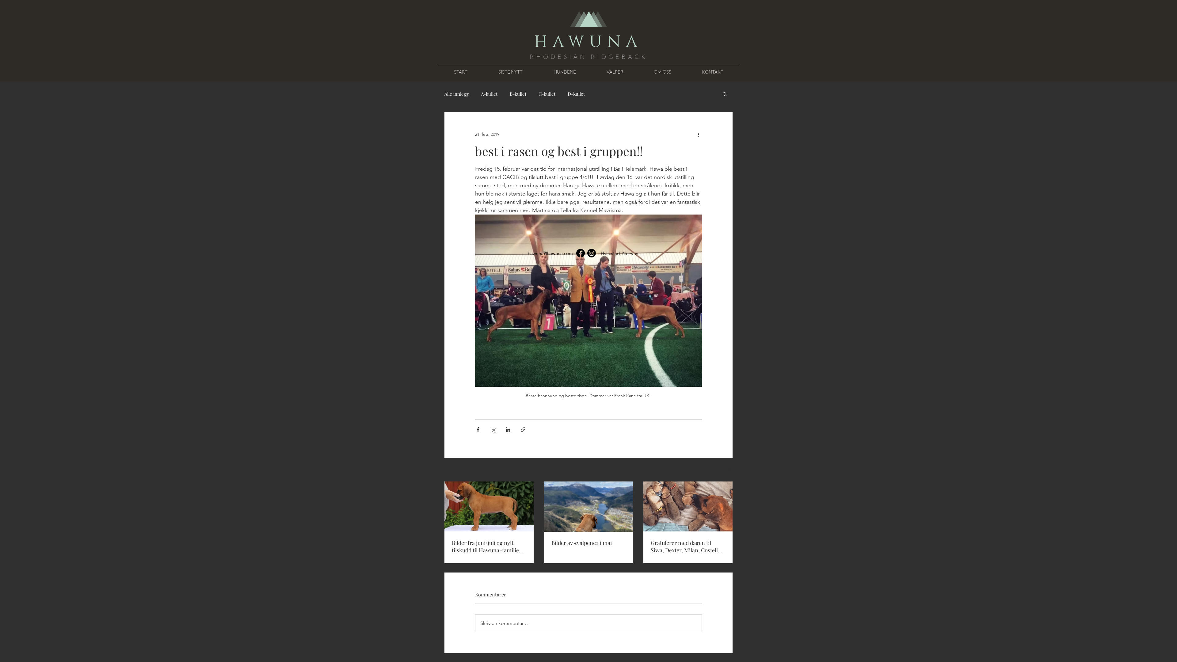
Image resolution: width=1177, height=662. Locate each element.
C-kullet (547, 94)
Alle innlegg (456, 94)
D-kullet (576, 94)
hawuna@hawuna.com (550, 253)
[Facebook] (580, 253)
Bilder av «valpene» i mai (581, 542)
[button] (725, 93)
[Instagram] (591, 253)
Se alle (726, 470)
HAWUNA (588, 42)
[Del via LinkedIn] (508, 429)
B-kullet (518, 94)
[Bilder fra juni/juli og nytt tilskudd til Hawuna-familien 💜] (489, 506)
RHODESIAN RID (569, 56)
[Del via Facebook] (478, 429)
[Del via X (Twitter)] (493, 429)
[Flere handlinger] (698, 134)
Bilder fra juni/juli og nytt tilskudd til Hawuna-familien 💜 (487, 546)
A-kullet (489, 94)
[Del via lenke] (523, 429)
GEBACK (628, 56)
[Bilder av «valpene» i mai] (588, 506)
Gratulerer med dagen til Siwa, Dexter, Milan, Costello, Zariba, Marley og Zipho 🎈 (686, 546)
